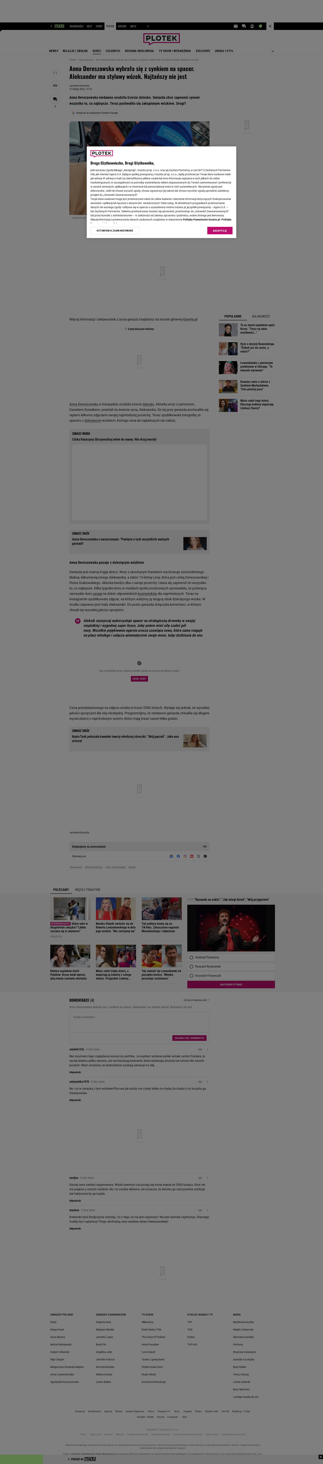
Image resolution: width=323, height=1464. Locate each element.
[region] (161, 192)
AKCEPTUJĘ (220, 230)
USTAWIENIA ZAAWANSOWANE (115, 230)
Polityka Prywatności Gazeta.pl (201, 219)
